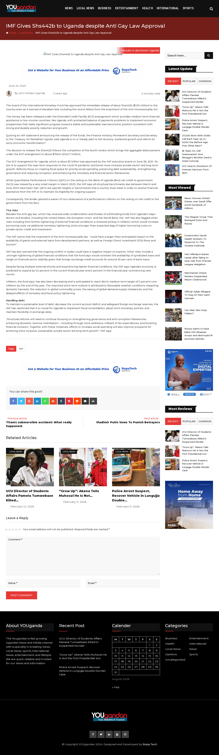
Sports (188, 8)
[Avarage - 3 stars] (13, 529)
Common (205, 81)
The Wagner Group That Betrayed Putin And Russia (198, 220)
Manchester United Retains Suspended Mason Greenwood (195, 276)
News (69, 8)
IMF (21, 348)
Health (147, 8)
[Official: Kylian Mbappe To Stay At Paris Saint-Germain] (173, 296)
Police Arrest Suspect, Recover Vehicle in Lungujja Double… (136, 495)
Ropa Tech (150, 744)
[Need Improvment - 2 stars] (9, 529)
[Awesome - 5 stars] (19, 529)
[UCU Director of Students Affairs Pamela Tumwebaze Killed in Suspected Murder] (172, 95)
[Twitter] (21, 401)
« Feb (115, 687)
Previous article (17, 418)
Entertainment (127, 8)
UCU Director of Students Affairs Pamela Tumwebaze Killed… (29, 495)
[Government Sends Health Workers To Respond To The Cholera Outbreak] (173, 240)
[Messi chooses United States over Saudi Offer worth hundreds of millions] (173, 203)
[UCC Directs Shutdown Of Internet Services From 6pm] (172, 170)
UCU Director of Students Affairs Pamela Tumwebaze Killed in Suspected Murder (80, 642)
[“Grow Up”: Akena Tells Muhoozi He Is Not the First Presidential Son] (172, 111)
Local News (85, 8)
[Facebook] (13, 401)
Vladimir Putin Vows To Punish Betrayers (128, 422)
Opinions (171, 654)
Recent (173, 81)
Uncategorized (175, 659)
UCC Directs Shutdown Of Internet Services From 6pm (197, 169)
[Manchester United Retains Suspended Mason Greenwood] (173, 278)
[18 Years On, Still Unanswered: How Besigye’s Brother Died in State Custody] (172, 155)
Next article (151, 418)
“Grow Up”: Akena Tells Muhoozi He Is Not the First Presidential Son (195, 110)
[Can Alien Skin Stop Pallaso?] (173, 315)
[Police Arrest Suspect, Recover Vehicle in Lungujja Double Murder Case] (172, 124)
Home (12, 32)
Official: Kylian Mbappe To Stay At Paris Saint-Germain (197, 295)
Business (104, 8)
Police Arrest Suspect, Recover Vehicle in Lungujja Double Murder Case (82, 671)
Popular (189, 81)
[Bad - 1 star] (6, 529)
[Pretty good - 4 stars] (16, 529)
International (168, 8)
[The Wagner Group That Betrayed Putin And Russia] (173, 222)
